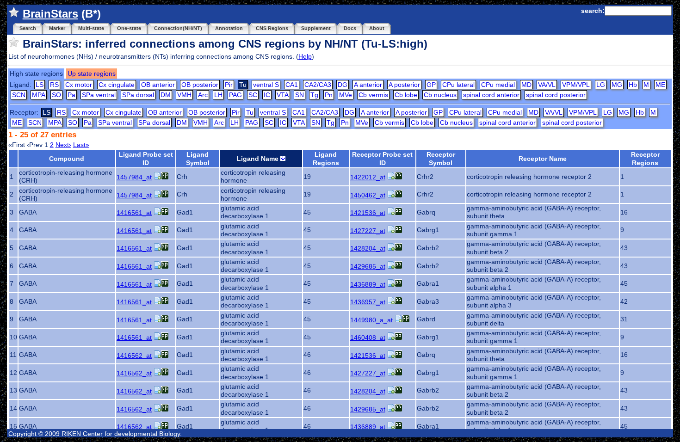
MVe (345, 94)
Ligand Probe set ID (146, 158)
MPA (38, 94)
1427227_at (367, 230)
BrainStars (50, 13)
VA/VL (547, 84)
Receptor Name (543, 158)
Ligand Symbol (198, 158)
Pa (71, 94)
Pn (329, 94)
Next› (63, 144)
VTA (283, 94)
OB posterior (199, 84)
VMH (184, 94)
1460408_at (367, 337)
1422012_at (367, 177)
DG (342, 84)
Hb (633, 84)
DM (166, 94)
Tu (249, 112)
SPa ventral (99, 94)
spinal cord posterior (556, 94)
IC (267, 94)
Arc (203, 94)
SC (252, 94)
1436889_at (367, 284)
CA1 (291, 84)
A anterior (368, 84)
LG (600, 84)
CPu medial (498, 84)
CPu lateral (458, 84)
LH (218, 94)
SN (299, 94)
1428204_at (367, 248)
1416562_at (134, 355)
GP (431, 84)
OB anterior (158, 84)
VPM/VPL (576, 84)
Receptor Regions (645, 158)
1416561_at (134, 212)
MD (526, 84)
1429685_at (367, 266)
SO (56, 94)
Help (305, 56)
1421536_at (367, 212)
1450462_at (367, 195)
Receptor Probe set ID (382, 158)
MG (617, 84)
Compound (66, 158)
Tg (314, 94)
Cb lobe (406, 94)
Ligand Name (258, 158)
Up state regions (92, 73)
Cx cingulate (117, 84)
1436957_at (367, 302)
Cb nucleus (440, 94)
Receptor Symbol (441, 158)
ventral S (266, 84)
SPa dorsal (138, 94)
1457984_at (134, 177)
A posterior (404, 84)
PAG (235, 94)
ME (660, 84)
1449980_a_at (371, 320)
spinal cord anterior (491, 94)
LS (39, 84)
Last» (81, 144)
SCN (18, 94)
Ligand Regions (326, 158)
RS (54, 84)
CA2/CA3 (317, 84)
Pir (229, 84)
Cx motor (78, 84)
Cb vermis (373, 94)
